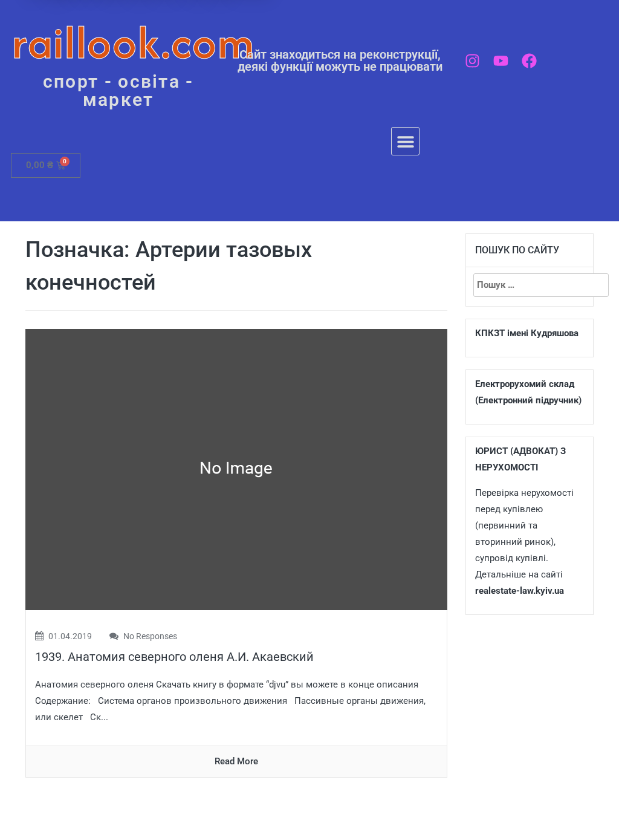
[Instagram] (472, 60)
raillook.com (133, 42)
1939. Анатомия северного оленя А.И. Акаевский (174, 656)
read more (236, 761)
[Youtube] (500, 60)
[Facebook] (529, 60)
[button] (405, 141)
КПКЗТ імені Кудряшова (526, 333)
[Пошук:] (530, 285)
